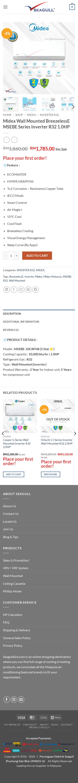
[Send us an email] (21, 699)
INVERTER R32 (49, 114)
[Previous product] (14, 140)
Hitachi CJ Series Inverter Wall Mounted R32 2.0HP (57, 441)
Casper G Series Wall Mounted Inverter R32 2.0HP (17, 443)
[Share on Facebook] (14, 289)
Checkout (30, 724)
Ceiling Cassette (14, 583)
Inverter (29, 276)
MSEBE (67, 276)
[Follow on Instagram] (14, 699)
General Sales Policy (17, 638)
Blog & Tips (10, 537)
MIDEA (31, 114)
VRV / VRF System (15, 568)
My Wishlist (12, 724)
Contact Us (11, 513)
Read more (50, 474)
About (44, 724)
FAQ (6, 622)
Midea (38, 276)
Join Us (8, 529)
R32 (5, 280)
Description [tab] (12, 313)
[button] (5, 7)
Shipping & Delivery (16, 630)
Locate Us (10, 521)
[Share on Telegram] (35, 289)
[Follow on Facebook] (6, 699)
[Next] (68, 58)
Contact (67, 724)
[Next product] (6, 140)
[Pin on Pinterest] (28, 289)
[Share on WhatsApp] (6, 289)
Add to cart (37, 255)
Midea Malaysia (52, 276)
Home (7, 114)
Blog (54, 724)
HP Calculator (12, 614)
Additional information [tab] (21, 321)
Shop (19, 114)
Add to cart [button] (13, 474)
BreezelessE (16, 276)
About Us (9, 506)
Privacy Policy (12, 645)
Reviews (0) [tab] (11, 329)
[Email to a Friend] (21, 289)
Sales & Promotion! (16, 560)
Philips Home (12, 591)
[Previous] (9, 58)
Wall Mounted (17, 280)
